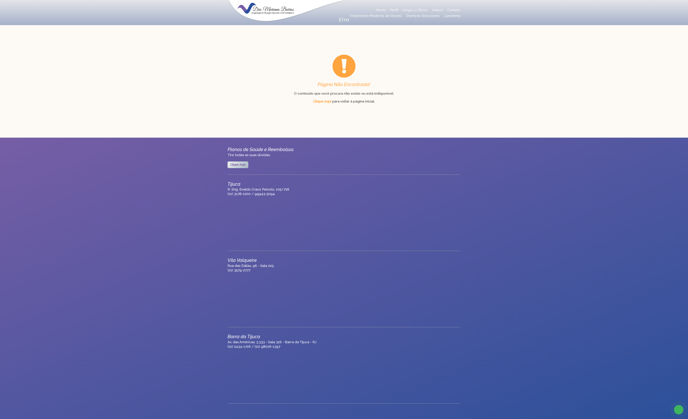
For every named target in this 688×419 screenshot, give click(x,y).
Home (381, 10)
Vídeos (437, 10)
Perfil (394, 10)
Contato (453, 10)
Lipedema (452, 16)
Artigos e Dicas (414, 10)
